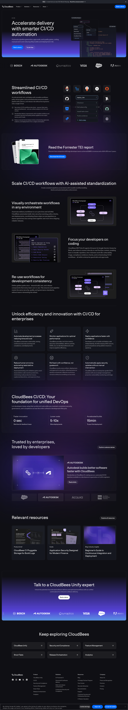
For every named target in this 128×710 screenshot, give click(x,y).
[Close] (125, 707)
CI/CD (35, 680)
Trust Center (81, 683)
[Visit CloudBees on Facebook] (13, 680)
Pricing (102, 688)
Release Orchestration (39, 691)
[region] (64, 707)
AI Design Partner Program (85, 680)
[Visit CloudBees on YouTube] (20, 680)
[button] (19, 6)
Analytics (35, 694)
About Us (102, 677)
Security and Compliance (40, 683)
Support (80, 691)
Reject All (97, 706)
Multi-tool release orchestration (60, 685)
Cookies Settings (85, 706)
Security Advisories (83, 686)
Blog (79, 677)
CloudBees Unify (37, 677)
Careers (102, 686)
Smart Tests (36, 688)
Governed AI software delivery (62, 681)
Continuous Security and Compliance (62, 690)
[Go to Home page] (7, 7)
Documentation (82, 688)
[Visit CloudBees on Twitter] (23, 680)
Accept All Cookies (110, 706)
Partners (102, 683)
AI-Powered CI (60, 677)
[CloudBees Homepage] (17, 675)
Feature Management (39, 686)
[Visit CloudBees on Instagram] (16, 680)
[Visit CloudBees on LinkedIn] (27, 680)
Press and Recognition (106, 680)
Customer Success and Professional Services (84, 695)
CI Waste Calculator (83, 699)
